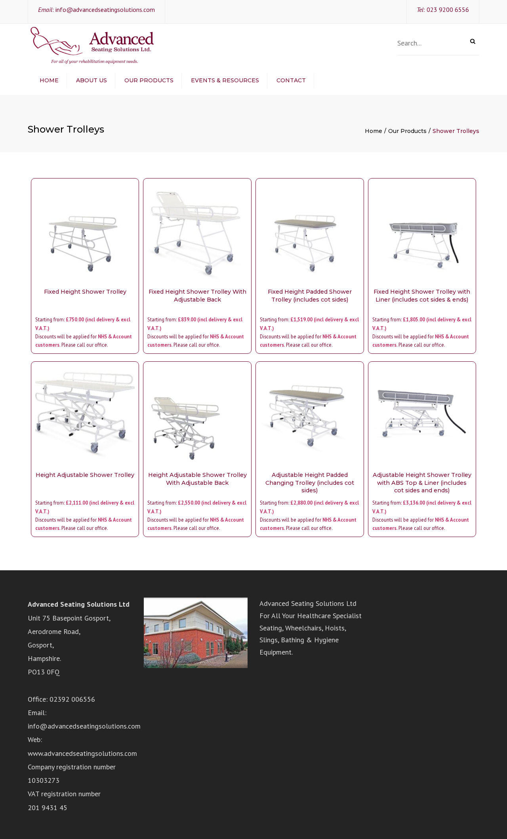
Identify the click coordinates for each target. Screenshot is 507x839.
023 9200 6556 (448, 9)
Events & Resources (225, 80)
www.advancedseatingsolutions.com (82, 753)
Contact (291, 80)
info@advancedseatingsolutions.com (105, 9)
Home (49, 80)
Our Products (148, 80)
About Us (91, 80)
